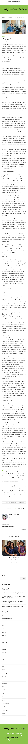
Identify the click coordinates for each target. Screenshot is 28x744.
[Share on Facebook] (18, 508)
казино (4, 717)
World (3, 713)
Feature (10, 17)
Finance (4, 656)
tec (2, 696)
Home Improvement (7, 673)
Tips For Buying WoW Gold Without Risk (12, 606)
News (3, 679)
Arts (3, 622)
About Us (8, 733)
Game (3, 662)
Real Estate (4, 683)
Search (3, 575)
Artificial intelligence (7, 618)
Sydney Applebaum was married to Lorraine (14, 502)
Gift (3, 666)
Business (4, 628)
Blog (13, 733)
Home (3, 17)
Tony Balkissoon (14, 558)
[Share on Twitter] (19, 508)
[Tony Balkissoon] (14, 548)
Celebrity (4, 632)
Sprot (3, 693)
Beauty (3, 625)
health (3, 669)
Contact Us (19, 733)
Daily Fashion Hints (11, 735)
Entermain (4, 642)
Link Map (19, 735)
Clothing (4, 635)
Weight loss (5, 710)
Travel (3, 700)
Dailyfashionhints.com (14, 740)
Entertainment (5, 645)
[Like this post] (16, 508)
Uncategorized (5, 703)
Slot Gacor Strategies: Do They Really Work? (13, 593)
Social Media (5, 690)
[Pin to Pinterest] (21, 508)
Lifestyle (4, 676)
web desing (4, 707)
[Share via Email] (23, 508)
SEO (3, 686)
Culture (4, 639)
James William (10, 41)
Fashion (4, 649)
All (2, 615)
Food (3, 659)
